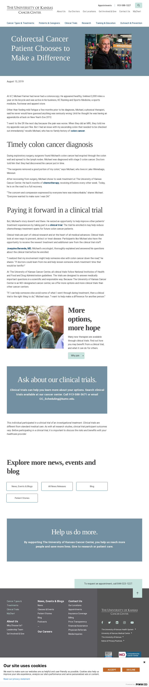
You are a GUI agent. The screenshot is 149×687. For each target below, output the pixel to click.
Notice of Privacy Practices (111, 641)
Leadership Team (15, 629)
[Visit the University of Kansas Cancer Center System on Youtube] (132, 622)
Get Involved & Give (107, 11)
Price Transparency (77, 622)
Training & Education (106, 23)
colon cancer (78, 130)
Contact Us (124, 11)
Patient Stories (22, 498)
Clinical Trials (71, 23)
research (87, 546)
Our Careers (45, 631)
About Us (61, 11)
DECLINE (131, 669)
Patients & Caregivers (49, 23)
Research (86, 23)
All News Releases (57, 486)
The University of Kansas (111, 637)
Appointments (105, 5)
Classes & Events (46, 609)
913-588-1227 (124, 5)
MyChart (137, 11)
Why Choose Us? (14, 625)
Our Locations (89, 11)
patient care (104, 546)
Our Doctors (74, 11)
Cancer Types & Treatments (20, 23)
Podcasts (42, 622)
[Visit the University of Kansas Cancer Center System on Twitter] (109, 622)
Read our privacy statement (16, 679)
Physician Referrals (77, 630)
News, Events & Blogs (22, 486)
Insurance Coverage (77, 613)
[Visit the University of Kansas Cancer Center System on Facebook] (102, 622)
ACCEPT (112, 669)
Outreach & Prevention (131, 23)
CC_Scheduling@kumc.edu (56, 398)
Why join (75, 355)
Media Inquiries (75, 634)
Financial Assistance (78, 626)
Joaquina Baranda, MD (19, 248)
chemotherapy (51, 182)
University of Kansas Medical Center (115, 633)
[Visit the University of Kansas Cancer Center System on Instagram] (124, 622)
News (40, 605)
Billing (71, 617)
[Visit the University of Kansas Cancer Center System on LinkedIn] (117, 622)
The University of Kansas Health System (117, 630)
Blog (92, 486)
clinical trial (56, 225)
